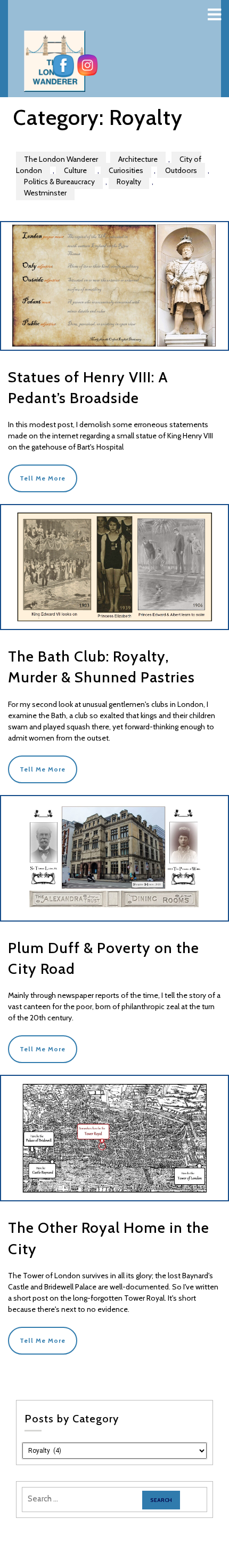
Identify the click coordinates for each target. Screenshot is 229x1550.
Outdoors (181, 170)
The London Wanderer (61, 159)
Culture (75, 170)
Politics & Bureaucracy (59, 181)
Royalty (129, 181)
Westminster (45, 193)
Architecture (138, 159)
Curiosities (126, 170)
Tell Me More (43, 478)
